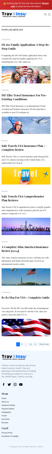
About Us (5, 402)
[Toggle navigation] (45, 15)
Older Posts (44, 344)
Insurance (6, 419)
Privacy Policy (7, 432)
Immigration (6, 412)
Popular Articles (8, 408)
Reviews (5, 422)
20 (31, 344)
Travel (4, 415)
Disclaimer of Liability (10, 436)
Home (4, 398)
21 (35, 344)
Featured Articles (8, 405)
